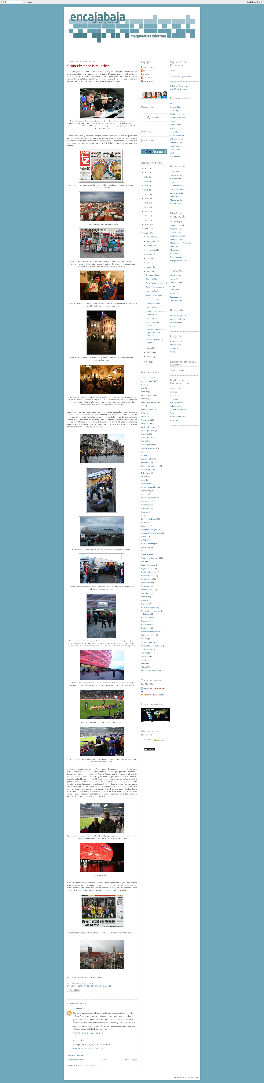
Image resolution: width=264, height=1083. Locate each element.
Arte (143, 388)
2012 (146, 216)
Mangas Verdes (176, 200)
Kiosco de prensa (177, 135)
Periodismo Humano (178, 410)
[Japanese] (157, 689)
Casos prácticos (147, 395)
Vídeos (144, 667)
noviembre (151, 241)
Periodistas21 (175, 204)
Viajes (108, 986)
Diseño (144, 441)
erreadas (173, 121)
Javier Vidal (146, 71)
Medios (144, 537)
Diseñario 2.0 (146, 438)
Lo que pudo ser (152, 299)
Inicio (104, 1060)
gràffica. (173, 128)
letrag (172, 286)
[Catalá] (142, 695)
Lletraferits (174, 290)
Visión (172, 153)
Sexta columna (176, 257)
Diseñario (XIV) (152, 291)
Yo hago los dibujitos (178, 261)
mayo (149, 267)
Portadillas (145, 597)
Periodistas (145, 586)
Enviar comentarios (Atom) (88, 1066)
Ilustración (145, 501)
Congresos (145, 424)
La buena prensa (176, 139)
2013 (146, 212)
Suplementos (146, 649)
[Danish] (153, 695)
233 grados (174, 172)
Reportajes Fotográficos (91, 986)
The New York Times (178, 417)
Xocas (172, 352)
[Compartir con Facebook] (75, 990)
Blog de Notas (176, 175)
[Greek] (165, 689)
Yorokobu (174, 420)
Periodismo (145, 583)
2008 (146, 233)
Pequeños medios (148, 576)
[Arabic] (163, 689)
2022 (146, 173)
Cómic (143, 417)
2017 (146, 194)
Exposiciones (146, 484)
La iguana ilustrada (177, 236)
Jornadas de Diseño (149, 519)
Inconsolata (174, 132)
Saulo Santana (175, 254)
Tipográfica (174, 293)
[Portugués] (155, 689)
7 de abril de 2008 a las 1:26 (88, 1049)
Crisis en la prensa (148, 427)
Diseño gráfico (147, 445)
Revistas (144, 639)
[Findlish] (150, 695)
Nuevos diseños (147, 544)
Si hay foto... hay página (150, 646)
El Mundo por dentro (178, 189)
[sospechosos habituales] (154, 98)
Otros (143, 561)
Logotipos (145, 526)
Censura (144, 399)
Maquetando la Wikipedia (180, 243)
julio (148, 259)
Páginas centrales (148, 565)
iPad (143, 516)
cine (142, 406)
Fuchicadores (175, 232)
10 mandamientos (148, 378)
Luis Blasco (146, 74)
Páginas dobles (147, 569)
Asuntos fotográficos (178, 316)
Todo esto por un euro (155, 287)
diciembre (151, 237)
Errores (144, 477)
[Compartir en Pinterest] (78, 990)
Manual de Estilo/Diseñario (152, 533)
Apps (143, 385)
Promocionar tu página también (180, 77)
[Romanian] (163, 695)
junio (149, 263)
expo (143, 480)
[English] (144, 689)
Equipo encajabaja (149, 67)
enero (149, 357)
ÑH (142, 551)
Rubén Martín (147, 81)
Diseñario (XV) (151, 279)
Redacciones (146, 625)
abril (149, 271)
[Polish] (158, 695)
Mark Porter (175, 247)
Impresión (145, 505)
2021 (146, 177)
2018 (146, 190)
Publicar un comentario (76, 1055)
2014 (146, 207)
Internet (144, 512)
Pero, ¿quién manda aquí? (156, 283)
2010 (146, 225)
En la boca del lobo (177, 118)
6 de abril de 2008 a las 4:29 (88, 1033)
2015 (146, 203)
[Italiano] (152, 689)
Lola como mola (176, 193)
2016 (146, 199)
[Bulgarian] (161, 695)
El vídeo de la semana (149, 466)
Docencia (144, 455)
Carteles (144, 392)
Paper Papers (175, 146)
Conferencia (146, 420)
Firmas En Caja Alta (148, 487)
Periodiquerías (147, 579)
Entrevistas (145, 473)
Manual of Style (176, 240)
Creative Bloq (175, 107)
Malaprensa (175, 196)
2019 (146, 186)
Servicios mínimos (148, 642)
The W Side (174, 326)
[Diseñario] (147, 132)
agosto (150, 254)
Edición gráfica (147, 459)
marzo (149, 348)
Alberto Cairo (175, 345)
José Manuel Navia (177, 319)
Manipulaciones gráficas (151, 530)
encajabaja (173, 70)
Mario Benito (147, 78)
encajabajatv (146, 470)
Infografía (145, 509)
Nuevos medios (147, 547)
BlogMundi (183, 1077)
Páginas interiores (148, 572)
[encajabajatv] (147, 141)
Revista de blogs (147, 635)
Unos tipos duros (177, 301)
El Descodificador (177, 186)
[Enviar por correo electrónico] (68, 990)
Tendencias (145, 657)
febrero (150, 352)
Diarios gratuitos (148, 431)
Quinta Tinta (175, 150)
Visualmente (175, 157)
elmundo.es (174, 392)
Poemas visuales (147, 590)
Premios (144, 600)
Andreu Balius (175, 276)
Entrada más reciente (75, 1060)
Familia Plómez (176, 283)
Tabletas (144, 653)
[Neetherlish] (155, 695)
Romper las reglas (153, 303)
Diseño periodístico (149, 448)
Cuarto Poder (175, 388)
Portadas (144, 593)
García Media (175, 125)
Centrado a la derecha (150, 402)
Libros (143, 523)
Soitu (172, 413)
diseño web (146, 452)
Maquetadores (176, 143)
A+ (171, 104)
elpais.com (174, 396)
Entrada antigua (130, 1060)
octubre (150, 246)
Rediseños (145, 628)
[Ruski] (142, 692)
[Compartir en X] (73, 990)
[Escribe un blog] (70, 990)
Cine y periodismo (148, 409)
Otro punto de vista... (149, 558)
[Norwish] (147, 695)
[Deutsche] (160, 689)
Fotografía (145, 491)
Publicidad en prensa (149, 608)
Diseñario (145, 434)
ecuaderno (174, 182)
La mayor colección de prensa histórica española (155, 333)
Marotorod (77, 1009)
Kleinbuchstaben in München (88, 66)
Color (143, 413)
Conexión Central (177, 225)
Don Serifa (174, 279)
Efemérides (145, 463)
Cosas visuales (176, 229)
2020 (146, 181)
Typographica (175, 297)
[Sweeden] (145, 695)
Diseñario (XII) (151, 319)
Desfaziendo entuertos (179, 114)
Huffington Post (176, 403)
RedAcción (145, 621)
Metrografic (175, 250)
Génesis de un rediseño (155, 295)
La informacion (176, 406)
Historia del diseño (148, 498)
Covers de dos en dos (154, 275)
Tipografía (145, 660)
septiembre (151, 250)
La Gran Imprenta (177, 370)
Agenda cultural (147, 381)
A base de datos (176, 341)
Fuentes (144, 494)
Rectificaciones (147, 618)
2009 (146, 229)
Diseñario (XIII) (152, 307)
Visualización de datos (150, 671)
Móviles (144, 540)
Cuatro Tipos (175, 111)
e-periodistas (175, 179)
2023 (146, 168)
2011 (146, 220)
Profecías (145, 604)
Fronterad (174, 399)
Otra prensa (146, 554)
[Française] (149, 689)
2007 (146, 362)
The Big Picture (176, 323)
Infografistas (175, 349)
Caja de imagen (176, 222)
